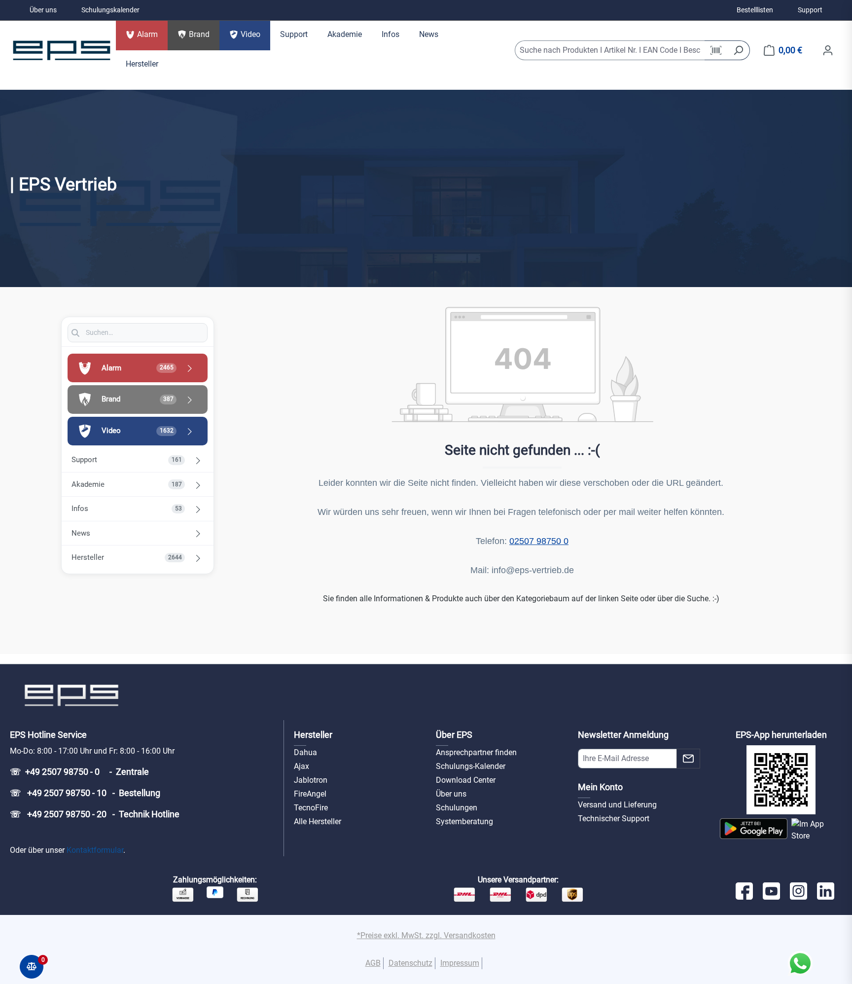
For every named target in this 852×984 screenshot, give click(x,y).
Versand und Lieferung (617, 804)
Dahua (305, 752)
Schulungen (456, 807)
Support (810, 10)
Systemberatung (464, 821)
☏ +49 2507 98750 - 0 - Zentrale (79, 771)
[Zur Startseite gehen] (61, 50)
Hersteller (313, 734)
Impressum (459, 963)
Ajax (301, 766)
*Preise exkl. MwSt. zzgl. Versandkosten (426, 935)
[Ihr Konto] (828, 50)
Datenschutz (410, 963)
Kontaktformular (95, 850)
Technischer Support (613, 818)
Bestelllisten (755, 10)
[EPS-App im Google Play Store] (753, 830)
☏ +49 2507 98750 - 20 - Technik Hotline (94, 814)
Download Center (466, 780)
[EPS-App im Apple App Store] (816, 830)
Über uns (43, 10)
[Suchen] (738, 50)
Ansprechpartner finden (476, 752)
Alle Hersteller (317, 821)
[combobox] (610, 50)
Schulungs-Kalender (470, 766)
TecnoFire (311, 807)
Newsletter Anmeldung (623, 734)
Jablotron (310, 780)
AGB (373, 963)
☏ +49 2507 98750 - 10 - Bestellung (85, 793)
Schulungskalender (110, 10)
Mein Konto (600, 787)
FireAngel (310, 794)
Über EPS (454, 734)
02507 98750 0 (538, 541)
